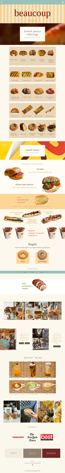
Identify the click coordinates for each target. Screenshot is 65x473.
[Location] (32, 465)
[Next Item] (60, 311)
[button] (62, 2)
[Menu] (1, 2)
